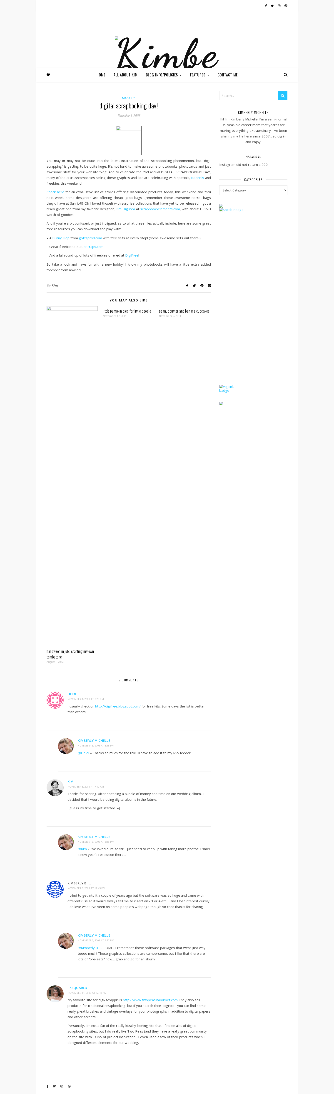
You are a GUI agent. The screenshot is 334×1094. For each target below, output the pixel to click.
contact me (228, 75)
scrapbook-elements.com (160, 209)
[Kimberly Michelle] (167, 65)
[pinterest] (285, 6)
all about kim (126, 75)
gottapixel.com (90, 238)
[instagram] (279, 6)
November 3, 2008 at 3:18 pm (96, 745)
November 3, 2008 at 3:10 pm (96, 940)
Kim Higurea (125, 209)
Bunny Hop (61, 238)
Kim (55, 285)
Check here (55, 192)
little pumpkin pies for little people (127, 311)
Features (197, 75)
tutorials (198, 177)
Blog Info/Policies (162, 75)
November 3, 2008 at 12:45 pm (86, 888)
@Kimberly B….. (90, 947)
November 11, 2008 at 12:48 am (87, 992)
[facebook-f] (266, 6)
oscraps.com (93, 246)
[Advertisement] (253, 307)
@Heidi (83, 753)
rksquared (77, 987)
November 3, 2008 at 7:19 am (85, 786)
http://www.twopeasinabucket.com (150, 1000)
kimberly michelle (94, 740)
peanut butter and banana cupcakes (184, 311)
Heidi (71, 694)
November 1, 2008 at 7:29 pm (85, 699)
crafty (128, 98)
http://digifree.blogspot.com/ (118, 706)
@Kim (82, 849)
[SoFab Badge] (253, 210)
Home (101, 75)
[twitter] (272, 6)
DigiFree (131, 255)
